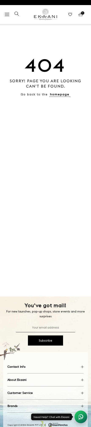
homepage (59, 94)
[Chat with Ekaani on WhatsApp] (80, 417)
